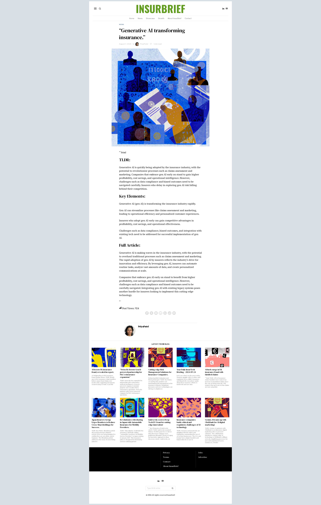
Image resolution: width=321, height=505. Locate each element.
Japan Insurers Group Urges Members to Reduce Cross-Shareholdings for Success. (103, 424)
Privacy (166, 452)
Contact (166, 461)
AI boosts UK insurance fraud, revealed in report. (103, 370)
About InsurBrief (170, 466)
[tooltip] (223, 8)
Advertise (202, 457)
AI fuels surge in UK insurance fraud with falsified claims (214, 372)
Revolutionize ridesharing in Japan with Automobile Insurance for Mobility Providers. (131, 424)
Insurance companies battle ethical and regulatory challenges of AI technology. (188, 424)
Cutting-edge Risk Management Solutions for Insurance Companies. (160, 372)
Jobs (200, 452)
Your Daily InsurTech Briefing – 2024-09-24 (186, 370)
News (121, 24)
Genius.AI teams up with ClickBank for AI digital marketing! (215, 422)
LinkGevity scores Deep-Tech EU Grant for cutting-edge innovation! (159, 422)
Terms (166, 457)
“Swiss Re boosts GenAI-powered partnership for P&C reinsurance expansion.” (131, 373)
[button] (173, 488)
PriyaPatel (144, 44)
